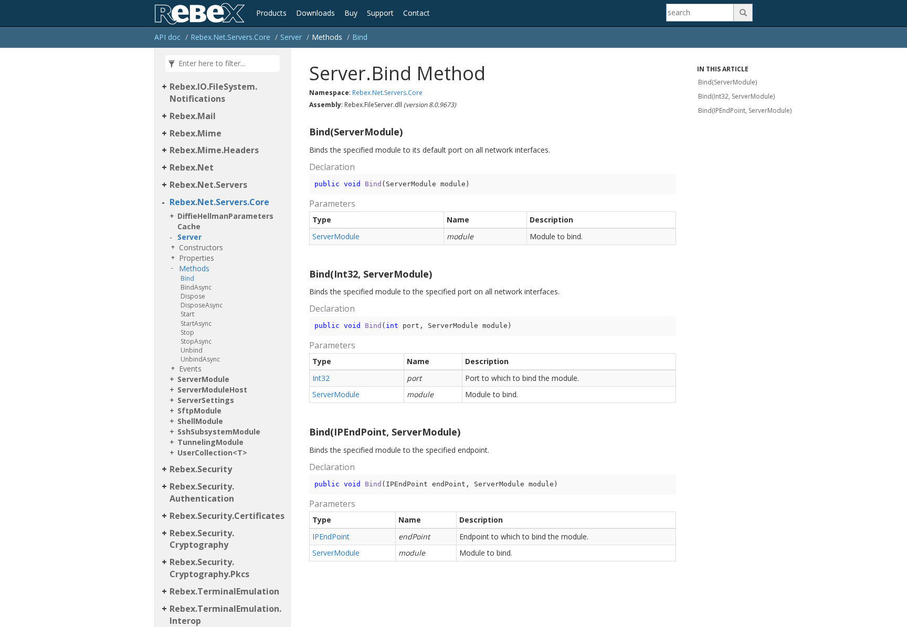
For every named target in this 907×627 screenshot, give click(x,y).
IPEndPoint (331, 536)
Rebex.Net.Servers (208, 184)
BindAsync (196, 287)
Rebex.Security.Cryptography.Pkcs (209, 568)
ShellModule (200, 421)
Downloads (315, 13)
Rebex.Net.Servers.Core (230, 37)
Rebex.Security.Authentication (202, 492)
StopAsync (196, 341)
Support (380, 13)
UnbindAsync (200, 359)
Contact (416, 13)
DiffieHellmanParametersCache (225, 221)
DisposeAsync (202, 305)
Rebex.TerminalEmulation (224, 591)
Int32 (321, 378)
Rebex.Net (192, 167)
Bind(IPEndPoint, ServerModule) (745, 110)
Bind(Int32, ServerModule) (736, 96)
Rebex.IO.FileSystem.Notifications (213, 92)
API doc (167, 37)
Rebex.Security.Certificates (227, 516)
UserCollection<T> (212, 453)
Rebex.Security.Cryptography (202, 539)
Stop (187, 332)
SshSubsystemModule (218, 432)
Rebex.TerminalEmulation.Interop (225, 614)
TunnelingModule (210, 442)
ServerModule (203, 379)
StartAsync (196, 323)
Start (187, 314)
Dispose (193, 296)
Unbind (192, 350)
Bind (359, 37)
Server (291, 37)
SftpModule (199, 411)
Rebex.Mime (196, 133)
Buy (350, 13)
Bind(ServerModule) (727, 82)
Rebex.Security (201, 469)
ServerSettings (205, 400)
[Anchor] (305, 132)
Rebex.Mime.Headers (214, 150)
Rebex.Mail (193, 116)
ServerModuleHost (212, 390)
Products (271, 13)
